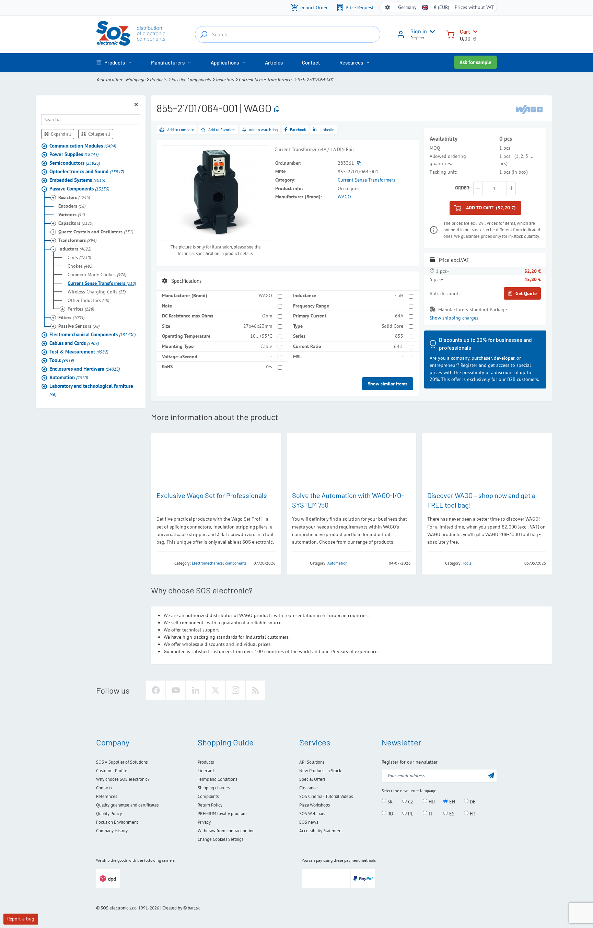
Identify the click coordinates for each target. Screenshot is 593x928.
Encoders (71, 206)
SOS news (308, 822)
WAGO (344, 197)
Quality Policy (109, 813)
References (106, 796)
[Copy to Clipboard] (276, 109)
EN (451, 801)
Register (417, 37)
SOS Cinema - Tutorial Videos (326, 796)
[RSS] (255, 690)
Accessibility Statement (321, 831)
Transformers (77, 240)
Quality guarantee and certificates (127, 805)
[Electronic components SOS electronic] (130, 33)
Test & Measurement (78, 352)
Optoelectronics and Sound (86, 172)
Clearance (308, 788)
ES (451, 813)
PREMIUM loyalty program (222, 813)
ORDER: (462, 188)
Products (158, 80)
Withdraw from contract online (226, 831)
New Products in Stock (320, 771)
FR (471, 813)
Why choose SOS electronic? (123, 779)
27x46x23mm (257, 326)
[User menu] (431, 31)
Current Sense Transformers (266, 80)
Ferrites (81, 309)
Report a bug (20, 919)
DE (472, 801)
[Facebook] (155, 690)
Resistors (74, 198)
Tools (61, 360)
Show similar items (387, 384)
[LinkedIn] (195, 690)
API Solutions (311, 762)
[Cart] (450, 33)
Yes (268, 366)
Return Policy (210, 805)
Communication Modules (82, 146)
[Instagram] (235, 690)
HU (431, 801)
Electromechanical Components (92, 335)
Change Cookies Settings (220, 839)
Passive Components (191, 80)
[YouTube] (175, 690)
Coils (79, 258)
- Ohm (265, 316)
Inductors (225, 80)
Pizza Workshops (314, 805)
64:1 (398, 346)
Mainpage (135, 80)
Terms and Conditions (217, 779)
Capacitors (75, 223)
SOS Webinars (312, 813)
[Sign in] (401, 37)
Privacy (204, 822)
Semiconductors (74, 163)
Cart (465, 31)
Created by (172, 908)
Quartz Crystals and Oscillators (95, 232)
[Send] (491, 775)
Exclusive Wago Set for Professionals (211, 495)
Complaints (208, 796)
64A (399, 316)
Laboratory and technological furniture (91, 390)
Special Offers (312, 779)
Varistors (71, 215)
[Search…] (203, 34)
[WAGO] (529, 109)
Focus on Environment (117, 822)
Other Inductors (88, 301)
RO (389, 813)
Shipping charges (214, 788)
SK (389, 801)
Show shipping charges (454, 318)
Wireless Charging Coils (97, 292)
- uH (399, 295)
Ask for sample (475, 62)
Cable (266, 346)
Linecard (206, 771)
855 (399, 336)
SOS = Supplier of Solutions (122, 762)
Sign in (418, 31)
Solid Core (392, 326)
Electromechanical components (219, 563)
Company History (112, 831)
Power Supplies (73, 154)
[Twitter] (215, 690)
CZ (410, 801)
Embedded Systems (77, 180)
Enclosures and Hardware (84, 369)
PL (410, 813)
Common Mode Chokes (97, 275)
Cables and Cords (74, 343)
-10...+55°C (260, 336)
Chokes (80, 266)
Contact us (105, 788)
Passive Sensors (79, 326)
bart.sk (194, 908)
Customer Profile (111, 771)
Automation (68, 377)
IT (430, 813)
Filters (71, 318)
